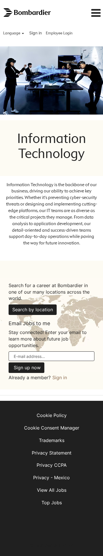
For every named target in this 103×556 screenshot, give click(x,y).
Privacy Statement (52, 453)
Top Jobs (51, 502)
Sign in (35, 32)
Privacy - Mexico (51, 477)
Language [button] (12, 33)
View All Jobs (51, 490)
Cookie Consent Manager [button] (51, 428)
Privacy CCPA (52, 465)
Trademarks (51, 440)
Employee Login (59, 33)
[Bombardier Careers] (27, 12)
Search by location (32, 309)
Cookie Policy (52, 415)
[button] (89, 13)
